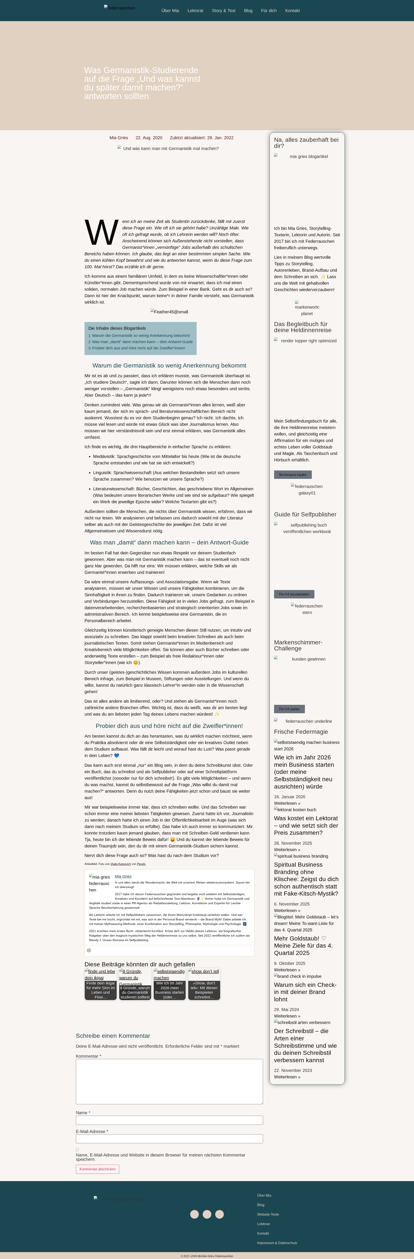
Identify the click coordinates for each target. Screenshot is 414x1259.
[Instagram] (89, 950)
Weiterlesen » (287, 803)
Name (83, 1113)
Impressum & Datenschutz (277, 1243)
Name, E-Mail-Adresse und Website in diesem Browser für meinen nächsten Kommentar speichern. (160, 1157)
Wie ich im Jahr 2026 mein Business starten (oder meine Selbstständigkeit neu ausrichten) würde (304, 772)
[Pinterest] (219, 1214)
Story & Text (223, 10)
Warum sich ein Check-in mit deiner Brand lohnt (305, 992)
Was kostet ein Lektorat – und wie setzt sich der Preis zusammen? (306, 825)
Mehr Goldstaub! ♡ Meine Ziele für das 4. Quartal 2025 (303, 945)
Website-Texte (268, 1214)
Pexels (141, 864)
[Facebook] (194, 1214)
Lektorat (195, 10)
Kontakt (292, 10)
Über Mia (170, 10)
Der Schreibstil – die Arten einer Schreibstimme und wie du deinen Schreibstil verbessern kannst (305, 1045)
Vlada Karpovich (120, 864)
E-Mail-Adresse (92, 1131)
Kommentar (88, 1056)
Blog (248, 10)
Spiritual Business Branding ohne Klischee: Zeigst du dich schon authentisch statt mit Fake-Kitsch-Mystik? (306, 879)
